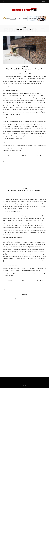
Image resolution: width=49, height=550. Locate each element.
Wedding (24, 541)
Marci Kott (10, 280)
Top (25, 385)
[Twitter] (38, 155)
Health (24, 491)
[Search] (41, 1)
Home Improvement (25, 66)
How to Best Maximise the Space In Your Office (24, 191)
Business (25, 188)
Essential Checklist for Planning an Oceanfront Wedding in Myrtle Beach (24, 545)
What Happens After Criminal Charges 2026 (24, 443)
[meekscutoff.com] (24, 9)
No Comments (29, 73)
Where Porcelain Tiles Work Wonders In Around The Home (24, 70)
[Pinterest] (40, 155)
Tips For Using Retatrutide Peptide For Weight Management (24, 494)
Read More (24, 155)
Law (24, 440)
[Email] (42, 155)
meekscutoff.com (33, 381)
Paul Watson (10, 155)
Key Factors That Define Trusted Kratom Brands (24, 392)
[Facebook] (37, 155)
